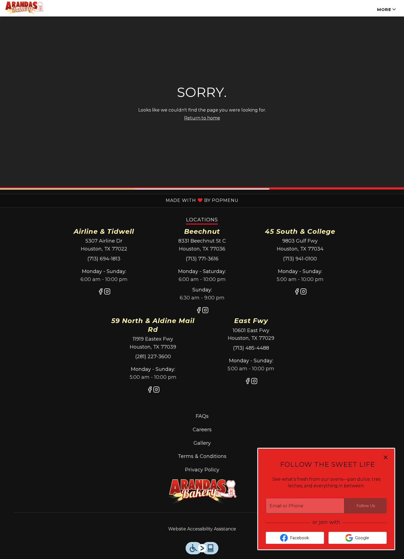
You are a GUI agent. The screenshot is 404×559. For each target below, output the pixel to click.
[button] (387, 8)
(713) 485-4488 (251, 348)
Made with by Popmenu (119, 200)
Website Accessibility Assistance (202, 529)
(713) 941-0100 (300, 259)
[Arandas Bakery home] (29, 8)
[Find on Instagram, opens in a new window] (107, 292)
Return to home (202, 118)
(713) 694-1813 (103, 259)
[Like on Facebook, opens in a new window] (100, 292)
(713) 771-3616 (202, 259)
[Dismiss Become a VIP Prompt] (385, 457)
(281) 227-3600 (153, 357)
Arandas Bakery (202, 491)
